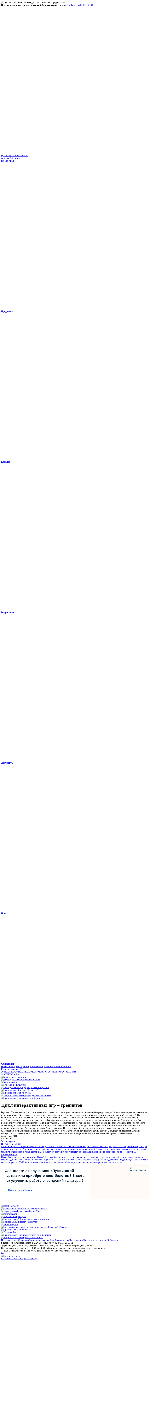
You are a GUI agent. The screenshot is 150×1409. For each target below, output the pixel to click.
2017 (45, 1071)
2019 (36, 1071)
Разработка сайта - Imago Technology (19, 1258)
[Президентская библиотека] (16, 1092)
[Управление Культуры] (13, 1085)
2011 (21, 1069)
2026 (3, 1071)
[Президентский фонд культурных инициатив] (25, 1087)
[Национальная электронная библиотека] (22, 1098)
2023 (17, 1071)
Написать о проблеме (20, 1190)
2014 (59, 1071)
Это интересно (51, 1066)
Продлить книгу (9, 1240)
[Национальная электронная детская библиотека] (26, 1095)
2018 (41, 1071)
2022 (22, 1071)
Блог (12, 1066)
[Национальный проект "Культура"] (19, 1090)
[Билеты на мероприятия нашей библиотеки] (24, 1208)
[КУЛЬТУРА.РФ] (10, 1074)
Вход (3, 1253)
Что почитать (36, 1066)
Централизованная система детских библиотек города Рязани (14, 158)
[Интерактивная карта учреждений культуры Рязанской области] (34, 1227)
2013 (64, 1071)
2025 (8, 1071)
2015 (55, 1071)
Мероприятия (22, 1066)
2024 (13, 1071)
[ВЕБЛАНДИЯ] (9, 1224)
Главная (5, 1069)
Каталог (103, 1240)
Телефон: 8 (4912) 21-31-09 (79, 5)
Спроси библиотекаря (29, 1240)
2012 (69, 1071)
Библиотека (65, 1066)
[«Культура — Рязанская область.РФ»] (20, 1079)
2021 (27, 1071)
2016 (50, 1071)
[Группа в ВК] (8, 1232)
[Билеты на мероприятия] (14, 1077)
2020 (31, 1071)
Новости (5, 1066)
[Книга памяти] (9, 1082)
